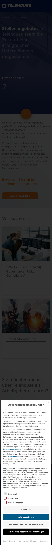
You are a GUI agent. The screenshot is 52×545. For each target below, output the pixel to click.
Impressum (44, 541)
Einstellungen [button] (13, 456)
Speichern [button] (26, 509)
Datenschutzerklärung (12, 449)
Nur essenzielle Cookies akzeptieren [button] (26, 524)
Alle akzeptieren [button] (26, 517)
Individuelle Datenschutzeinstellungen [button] (26, 531)
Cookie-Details (9, 541)
